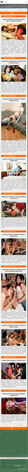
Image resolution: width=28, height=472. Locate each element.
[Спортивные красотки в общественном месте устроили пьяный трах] (13, 292)
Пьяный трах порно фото (9, 16)
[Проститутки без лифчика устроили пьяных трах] (13, 246)
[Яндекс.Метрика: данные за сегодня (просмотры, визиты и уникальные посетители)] (22, 469)
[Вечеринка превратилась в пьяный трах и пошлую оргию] (13, 73)
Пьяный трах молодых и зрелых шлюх (13, 360)
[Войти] (6, 2)
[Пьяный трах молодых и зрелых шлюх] (13, 371)
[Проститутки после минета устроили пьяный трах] (13, 406)
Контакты (13, 458)
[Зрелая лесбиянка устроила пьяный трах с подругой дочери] (13, 31)
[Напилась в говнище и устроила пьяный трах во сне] (13, 209)
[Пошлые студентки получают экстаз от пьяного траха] (13, 337)
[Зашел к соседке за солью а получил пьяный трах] (13, 171)
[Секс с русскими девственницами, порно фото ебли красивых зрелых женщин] (2, 2)
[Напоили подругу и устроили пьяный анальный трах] (13, 121)
